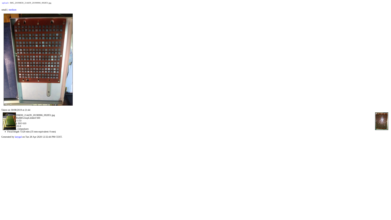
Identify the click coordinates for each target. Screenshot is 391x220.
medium (12, 9)
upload (5, 3)
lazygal (18, 137)
